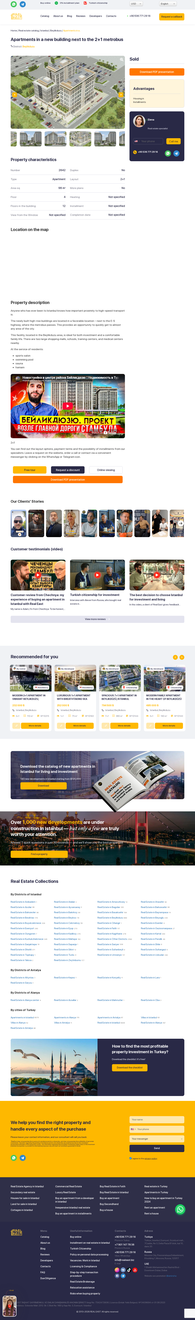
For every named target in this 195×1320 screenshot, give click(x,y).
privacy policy (151, 1158)
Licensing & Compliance (83, 1266)
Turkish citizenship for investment (94, 595)
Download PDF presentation (68, 479)
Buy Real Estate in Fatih (112, 1186)
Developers (95, 16)
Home (14, 30)
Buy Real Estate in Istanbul (114, 1192)
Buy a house (106, 1210)
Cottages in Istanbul (22, 1210)
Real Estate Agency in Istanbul (27, 1186)
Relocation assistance (82, 1287)
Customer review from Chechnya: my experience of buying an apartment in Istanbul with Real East (38, 599)
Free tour (29, 470)
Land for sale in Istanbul (24, 1204)
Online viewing (106, 470)
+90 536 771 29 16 (139, 15)
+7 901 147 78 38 (124, 1244)
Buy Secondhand (109, 1204)
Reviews (80, 16)
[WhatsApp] (180, 1209)
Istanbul (45, 30)
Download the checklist (130, 1067)
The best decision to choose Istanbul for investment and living (156, 597)
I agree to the (144, 1158)
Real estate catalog (29, 30)
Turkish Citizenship (80, 1248)
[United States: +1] (136, 141)
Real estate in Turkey (155, 1186)
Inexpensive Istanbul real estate (72, 1207)
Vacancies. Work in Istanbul (85, 1260)
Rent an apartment (154, 1207)
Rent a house (151, 1213)
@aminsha (171, 1276)
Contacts (111, 16)
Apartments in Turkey (156, 1192)
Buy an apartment (109, 1198)
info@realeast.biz (124, 1260)
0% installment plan (69, 3)
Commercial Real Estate (68, 1186)
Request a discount (68, 470)
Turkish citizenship (98, 3)
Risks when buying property (85, 1293)
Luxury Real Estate (65, 1192)
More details (35, 725)
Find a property (39, 854)
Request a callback (171, 16)
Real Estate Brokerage (82, 1281)
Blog (69, 16)
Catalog (44, 16)
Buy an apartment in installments (73, 1213)
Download (43, 785)
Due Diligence (48, 1278)
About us (58, 16)
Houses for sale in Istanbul (25, 1198)
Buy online (45, 3)
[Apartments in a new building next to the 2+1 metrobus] (31, 138)
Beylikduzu (56, 30)
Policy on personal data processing (89, 1254)
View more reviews (95, 619)
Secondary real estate (23, 1192)
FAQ (42, 1272)
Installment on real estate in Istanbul (90, 1242)
